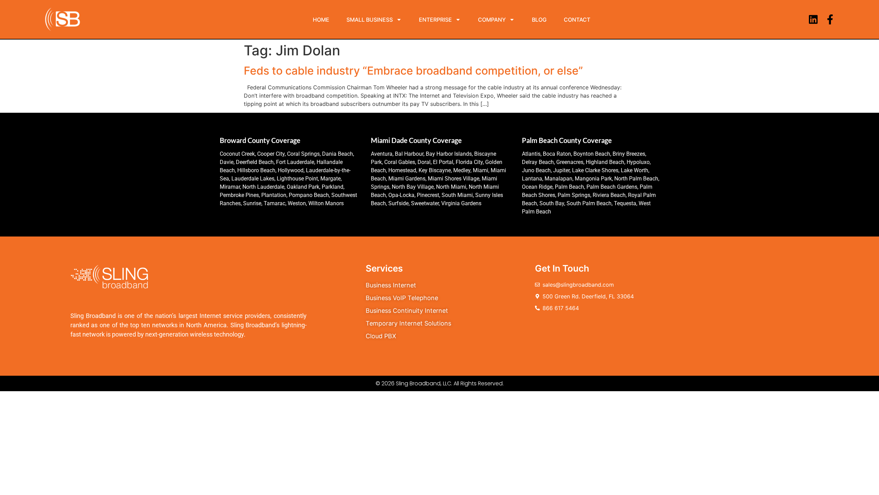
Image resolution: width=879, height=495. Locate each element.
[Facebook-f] (830, 19)
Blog (539, 19)
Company (492, 19)
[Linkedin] (813, 19)
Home (321, 19)
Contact (577, 19)
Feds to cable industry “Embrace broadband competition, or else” (413, 70)
